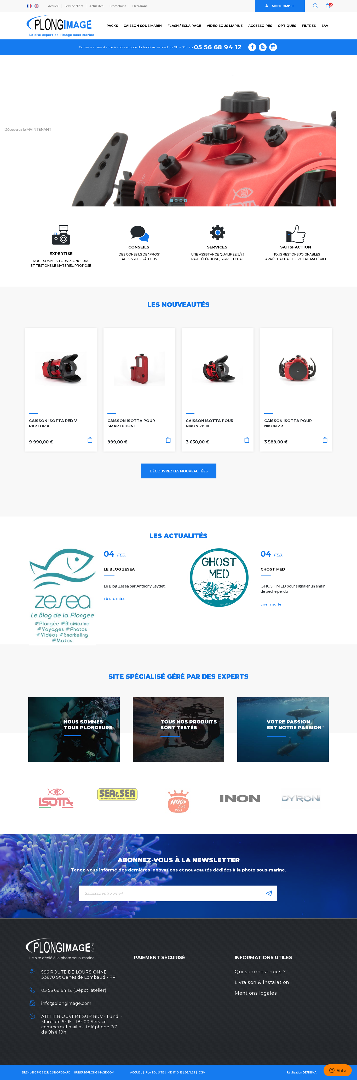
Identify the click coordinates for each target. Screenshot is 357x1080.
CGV (202, 1072)
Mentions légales (256, 993)
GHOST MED (273, 569)
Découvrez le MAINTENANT (49, 129)
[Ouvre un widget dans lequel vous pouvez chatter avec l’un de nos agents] (337, 1070)
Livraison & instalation (262, 982)
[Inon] (240, 798)
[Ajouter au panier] (90, 441)
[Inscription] (269, 893)
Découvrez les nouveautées (179, 471)
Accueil (53, 6)
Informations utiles (263, 957)
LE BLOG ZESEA (119, 569)
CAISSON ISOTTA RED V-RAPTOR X (53, 423)
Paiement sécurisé (159, 957)
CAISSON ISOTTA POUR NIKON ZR (288, 423)
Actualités (96, 6)
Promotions (118, 6)
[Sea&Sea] (117, 794)
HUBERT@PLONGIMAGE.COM (94, 1072)
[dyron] (301, 798)
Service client (74, 6)
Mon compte (283, 6)
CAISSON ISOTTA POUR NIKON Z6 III (209, 423)
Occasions (139, 6)
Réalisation (301, 1072)
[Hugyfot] (178, 801)
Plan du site (155, 1072)
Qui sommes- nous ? (260, 972)
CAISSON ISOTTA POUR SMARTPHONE (131, 423)
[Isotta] (56, 798)
